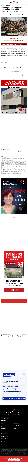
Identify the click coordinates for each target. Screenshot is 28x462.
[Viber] (16, 15)
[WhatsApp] (13, 15)
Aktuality (3, 5)
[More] (22, 75)
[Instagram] (5, 418)
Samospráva (8, 5)
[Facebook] (7, 15)
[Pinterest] (19, 15)
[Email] (22, 15)
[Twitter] (10, 15)
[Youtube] (8, 418)
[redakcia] (2, 11)
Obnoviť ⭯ (20, 151)
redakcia (7, 11)
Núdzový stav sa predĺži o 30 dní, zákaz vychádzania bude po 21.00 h (7, 336)
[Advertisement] (14, 132)
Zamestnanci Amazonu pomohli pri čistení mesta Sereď (21, 336)
